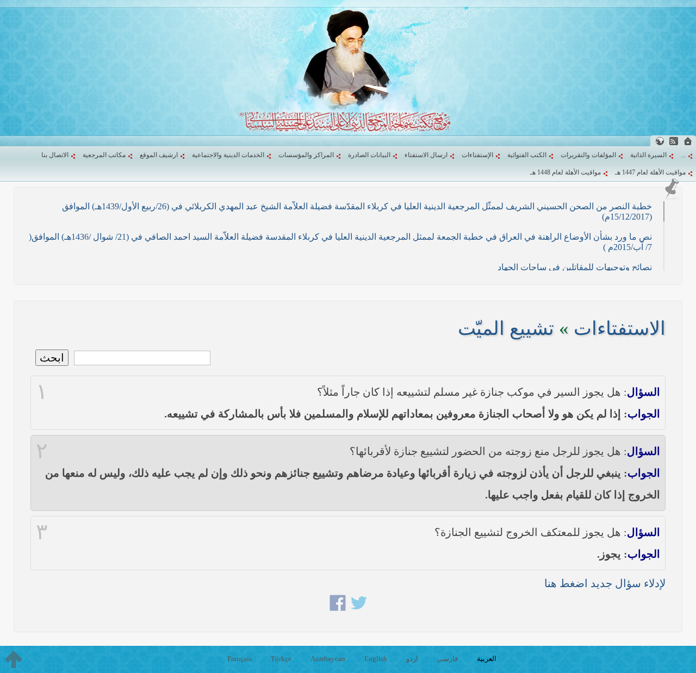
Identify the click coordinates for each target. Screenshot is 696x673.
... (683, 155)
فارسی (447, 659)
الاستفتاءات (620, 328)
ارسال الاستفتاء (426, 155)
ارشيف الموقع (159, 155)
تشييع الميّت (506, 328)
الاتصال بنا (55, 155)
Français (239, 659)
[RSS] (673, 141)
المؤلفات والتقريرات (588, 155)
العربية (486, 659)
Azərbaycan (327, 659)
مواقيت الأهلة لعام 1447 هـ (650, 172)
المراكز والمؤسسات (306, 155)
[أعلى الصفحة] (13, 659)
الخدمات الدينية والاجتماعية (228, 155)
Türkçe (281, 659)
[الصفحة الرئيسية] (687, 141)
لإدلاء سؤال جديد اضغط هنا (605, 583)
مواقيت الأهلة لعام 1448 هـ (565, 172)
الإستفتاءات (477, 155)
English (375, 659)
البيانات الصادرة (369, 155)
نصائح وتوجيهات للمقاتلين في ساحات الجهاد (575, 267)
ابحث (52, 358)
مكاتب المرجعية (104, 155)
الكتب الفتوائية (526, 155)
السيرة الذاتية (648, 155)
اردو (412, 659)
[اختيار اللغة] (659, 141)
